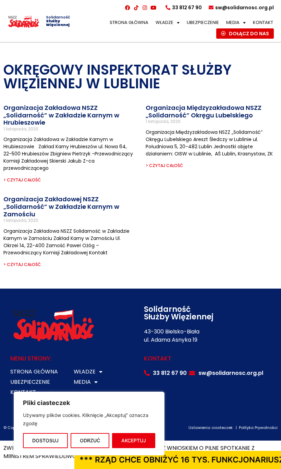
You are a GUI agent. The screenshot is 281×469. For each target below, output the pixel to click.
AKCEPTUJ (133, 440)
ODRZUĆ (90, 440)
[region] (89, 423)
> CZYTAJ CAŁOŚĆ (22, 180)
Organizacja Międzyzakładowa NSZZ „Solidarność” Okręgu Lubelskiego (203, 111)
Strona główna (129, 22)
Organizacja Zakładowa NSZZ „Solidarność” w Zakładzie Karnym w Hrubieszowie (61, 115)
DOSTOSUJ (45, 440)
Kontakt (263, 22)
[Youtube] (153, 7)
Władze (164, 22)
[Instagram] (145, 7)
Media (233, 22)
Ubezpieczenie (203, 22)
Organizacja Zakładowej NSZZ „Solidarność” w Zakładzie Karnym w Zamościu (61, 206)
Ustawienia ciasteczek (210, 427)
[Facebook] (128, 7)
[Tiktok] (136, 7)
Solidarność (58, 20)
